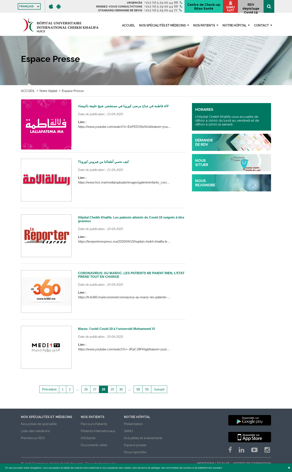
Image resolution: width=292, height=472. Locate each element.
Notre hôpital (234, 25)
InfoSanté (88, 438)
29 (112, 389)
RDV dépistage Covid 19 (250, 8)
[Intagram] (267, 450)
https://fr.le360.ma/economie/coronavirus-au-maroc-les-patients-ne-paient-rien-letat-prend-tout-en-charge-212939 (156, 297)
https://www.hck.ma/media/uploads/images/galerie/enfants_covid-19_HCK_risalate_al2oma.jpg (144, 182)
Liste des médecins (35, 431)
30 (121, 389)
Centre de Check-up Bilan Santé (203, 6)
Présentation (133, 424)
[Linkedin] (241, 450)
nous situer (201, 162)
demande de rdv (204, 142)
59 (147, 389)
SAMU (128, 431)
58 (138, 389)
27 (94, 389)
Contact (261, 25)
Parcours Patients (94, 424)
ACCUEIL (128, 25)
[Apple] (51, 6)
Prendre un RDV (33, 438)
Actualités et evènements (143, 438)
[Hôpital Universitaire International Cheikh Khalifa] (60, 24)
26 (86, 389)
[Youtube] (254, 450)
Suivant (159, 389)
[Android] (58, 6)
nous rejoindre (205, 183)
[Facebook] (230, 450)
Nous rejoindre (135, 452)
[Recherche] (269, 6)
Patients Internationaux (98, 431)
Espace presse (135, 445)
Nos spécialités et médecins (162, 25)
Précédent (49, 389)
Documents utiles (94, 445)
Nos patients (204, 25)
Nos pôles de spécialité (39, 424)
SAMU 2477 (230, 9)
